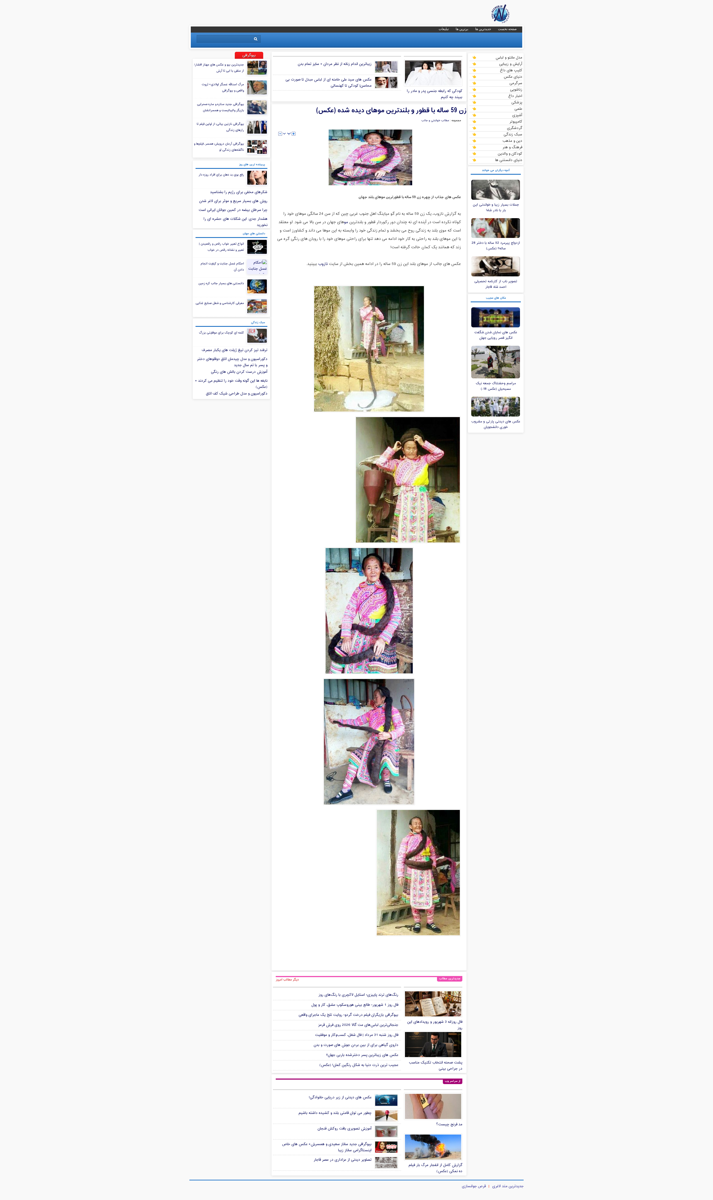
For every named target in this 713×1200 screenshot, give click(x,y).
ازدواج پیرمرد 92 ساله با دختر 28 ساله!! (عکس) (496, 245)
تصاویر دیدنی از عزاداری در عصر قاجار (343, 1160)
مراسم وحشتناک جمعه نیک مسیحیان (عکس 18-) (496, 386)
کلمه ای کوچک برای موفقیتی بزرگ (221, 332)
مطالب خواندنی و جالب (435, 120)
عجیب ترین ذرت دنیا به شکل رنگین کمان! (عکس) (358, 1065)
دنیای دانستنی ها (508, 160)
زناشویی (516, 89)
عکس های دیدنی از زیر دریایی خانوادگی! (340, 1097)
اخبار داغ (515, 96)
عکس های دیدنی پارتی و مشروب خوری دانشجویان (495, 424)
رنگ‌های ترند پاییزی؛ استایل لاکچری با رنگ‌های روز (358, 995)
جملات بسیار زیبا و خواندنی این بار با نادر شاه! (496, 207)
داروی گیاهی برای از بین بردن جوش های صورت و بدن (356, 1045)
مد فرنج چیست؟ (449, 1124)
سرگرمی (515, 83)
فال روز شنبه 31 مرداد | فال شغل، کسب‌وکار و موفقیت (356, 1035)
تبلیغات (444, 29)
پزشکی (516, 102)
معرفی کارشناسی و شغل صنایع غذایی (220, 303)
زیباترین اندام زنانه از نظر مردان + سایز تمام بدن (335, 64)
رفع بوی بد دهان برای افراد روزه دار (221, 174)
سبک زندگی (513, 134)
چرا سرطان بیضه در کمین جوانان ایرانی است (233, 210)
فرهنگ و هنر (512, 147)
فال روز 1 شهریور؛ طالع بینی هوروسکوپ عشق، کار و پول (354, 1005)
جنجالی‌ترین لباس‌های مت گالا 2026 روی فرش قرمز (358, 1025)
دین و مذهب (512, 140)
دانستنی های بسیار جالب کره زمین (221, 283)
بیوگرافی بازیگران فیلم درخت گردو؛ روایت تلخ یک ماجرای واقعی (348, 1015)
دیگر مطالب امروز (287, 979)
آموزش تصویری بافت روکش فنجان (345, 1129)
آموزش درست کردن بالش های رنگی (239, 372)
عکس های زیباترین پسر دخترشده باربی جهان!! (362, 1055)
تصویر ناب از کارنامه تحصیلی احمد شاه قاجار (495, 284)
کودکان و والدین (510, 153)
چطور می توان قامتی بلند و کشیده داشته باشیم (335, 1113)
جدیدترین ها (483, 29)
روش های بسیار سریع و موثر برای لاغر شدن (233, 201)
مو (346, 222)
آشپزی (517, 115)
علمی (518, 108)
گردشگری (514, 128)
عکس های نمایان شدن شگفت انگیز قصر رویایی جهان (495, 335)
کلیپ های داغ (511, 70)
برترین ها (462, 29)
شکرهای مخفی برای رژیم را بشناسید (238, 192)
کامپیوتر (515, 121)
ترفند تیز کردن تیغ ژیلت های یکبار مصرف (234, 350)
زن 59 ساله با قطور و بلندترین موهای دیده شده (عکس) (391, 110)
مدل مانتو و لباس (508, 57)
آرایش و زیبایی (510, 64)
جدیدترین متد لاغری (508, 1186)
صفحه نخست (507, 29)
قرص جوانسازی (474, 1186)
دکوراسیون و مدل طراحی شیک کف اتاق (236, 394)
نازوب (322, 264)
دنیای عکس (513, 76)
